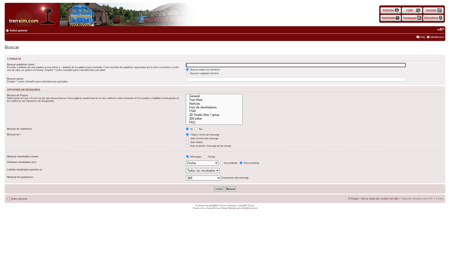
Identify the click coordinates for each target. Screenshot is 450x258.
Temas (211, 156)
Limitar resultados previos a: (24, 169)
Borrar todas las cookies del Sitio (379, 198)
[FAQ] (214, 122)
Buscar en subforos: (19, 128)
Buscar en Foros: (17, 95)
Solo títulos (196, 142)
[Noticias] (214, 104)
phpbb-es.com (250, 208)
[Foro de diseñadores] (214, 107)
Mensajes (195, 156)
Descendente (251, 163)
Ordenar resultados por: (22, 162)
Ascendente (231, 163)
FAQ (422, 37)
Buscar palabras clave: (21, 64)
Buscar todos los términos (205, 69)
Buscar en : (14, 134)
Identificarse (437, 37)
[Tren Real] (214, 100)
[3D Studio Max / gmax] (214, 115)
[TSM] (214, 111)
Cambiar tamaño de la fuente (440, 29)
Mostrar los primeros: (20, 177)
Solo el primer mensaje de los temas (210, 145)
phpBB (213, 205)
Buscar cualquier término (204, 73)
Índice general (18, 30)
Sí (191, 129)
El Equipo (353, 198)
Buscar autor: (15, 78)
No (200, 129)
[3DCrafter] (214, 119)
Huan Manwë (228, 208)
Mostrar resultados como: (23, 156)
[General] (214, 96)
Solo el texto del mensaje (204, 138)
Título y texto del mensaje (204, 134)
